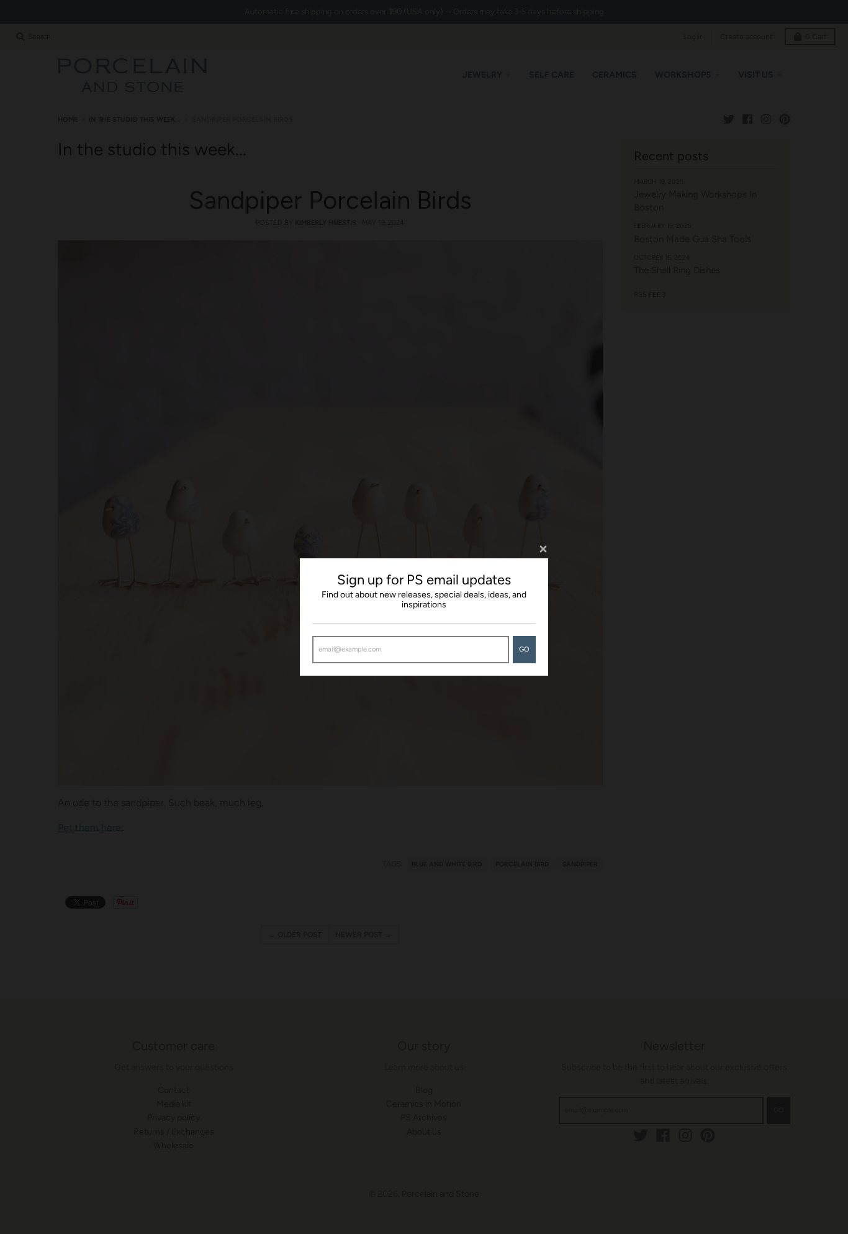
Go (524, 649)
